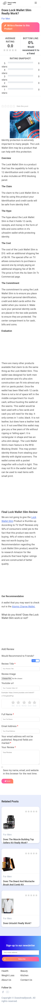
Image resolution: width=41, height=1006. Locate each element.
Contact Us (26, 980)
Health (4, 971)
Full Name (7, 714)
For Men (5, 18)
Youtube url (7, 683)
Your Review (8, 747)
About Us (6, 980)
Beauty (24, 971)
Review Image (8, 674)
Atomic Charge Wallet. (23, 606)
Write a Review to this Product (17, 27)
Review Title (8, 663)
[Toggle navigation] (35, 2)
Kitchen (24, 975)
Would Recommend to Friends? (17, 656)
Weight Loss (7, 975)
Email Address (9, 726)
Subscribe (21, 959)
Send (8, 781)
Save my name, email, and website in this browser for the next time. (21, 772)
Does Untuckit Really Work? (17, 923)
